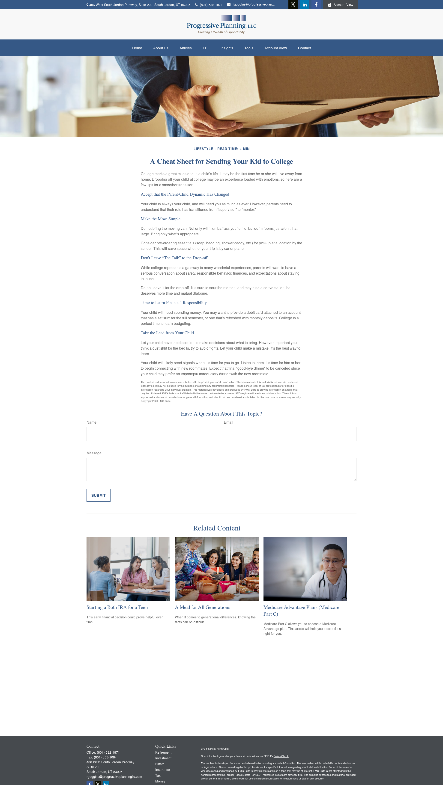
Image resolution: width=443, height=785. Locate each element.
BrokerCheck (281, 756)
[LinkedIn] (304, 4)
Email (228, 422)
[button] (137, 48)
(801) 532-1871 (211, 4)
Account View (343, 4)
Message (94, 452)
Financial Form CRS (217, 748)
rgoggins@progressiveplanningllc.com (254, 4)
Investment (163, 758)
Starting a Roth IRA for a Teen (117, 607)
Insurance (162, 769)
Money (160, 781)
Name (91, 422)
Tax (158, 775)
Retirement (163, 752)
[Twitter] (293, 4)
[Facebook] (316, 4)
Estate (160, 763)
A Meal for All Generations (202, 607)
